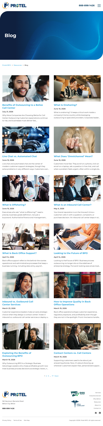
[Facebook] (96, 413)
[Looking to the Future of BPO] (77, 237)
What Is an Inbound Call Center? (72, 204)
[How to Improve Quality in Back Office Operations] (77, 285)
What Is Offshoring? (14, 204)
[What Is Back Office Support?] (25, 237)
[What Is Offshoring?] (25, 188)
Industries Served (95, 396)
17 (53, 376)
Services (98, 392)
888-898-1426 (87, 5)
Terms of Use (17, 420)
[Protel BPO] (14, 5)
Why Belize (97, 399)
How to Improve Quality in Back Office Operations (72, 303)
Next (57, 376)
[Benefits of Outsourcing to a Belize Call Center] (25, 88)
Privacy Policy (6, 420)
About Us (98, 405)
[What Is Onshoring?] (77, 88)
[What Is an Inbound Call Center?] (77, 188)
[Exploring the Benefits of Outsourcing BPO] (25, 336)
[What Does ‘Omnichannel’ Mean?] (77, 140)
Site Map (27, 420)
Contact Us (97, 408)
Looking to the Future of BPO (71, 253)
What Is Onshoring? (65, 105)
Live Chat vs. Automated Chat (19, 156)
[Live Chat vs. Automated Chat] (25, 140)
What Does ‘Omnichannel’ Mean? (73, 156)
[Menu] (99, 5)
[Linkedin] (100, 413)
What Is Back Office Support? (19, 253)
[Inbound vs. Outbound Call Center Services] (25, 285)
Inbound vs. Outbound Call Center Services (17, 303)
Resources (97, 402)
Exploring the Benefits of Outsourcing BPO (16, 354)
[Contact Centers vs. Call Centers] (77, 336)
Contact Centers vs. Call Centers (72, 353)
